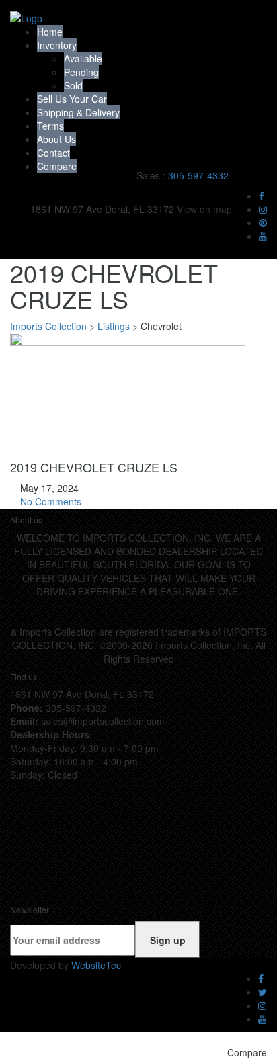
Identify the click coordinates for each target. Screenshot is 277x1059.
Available (83, 58)
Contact (53, 152)
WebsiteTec (96, 965)
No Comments (49, 501)
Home (50, 31)
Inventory (57, 45)
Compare (57, 166)
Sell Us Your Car (72, 98)
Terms (50, 125)
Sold (73, 85)
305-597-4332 (198, 175)
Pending (81, 72)
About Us (56, 139)
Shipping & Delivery (78, 112)
